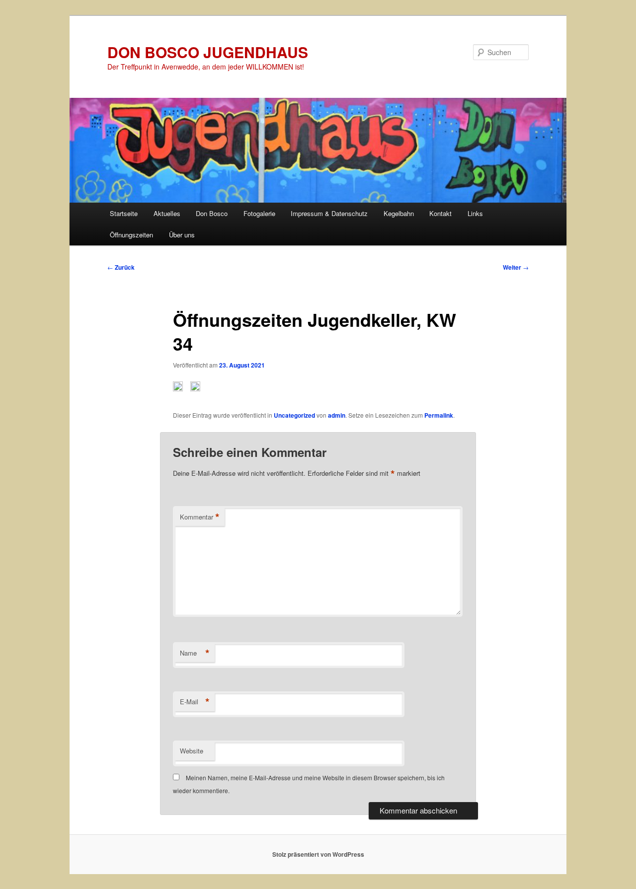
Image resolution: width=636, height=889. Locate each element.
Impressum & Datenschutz (329, 213)
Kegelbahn (399, 213)
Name (195, 653)
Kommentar (200, 517)
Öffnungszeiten (131, 234)
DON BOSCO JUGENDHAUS (207, 52)
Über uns (182, 234)
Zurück (121, 267)
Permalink (438, 415)
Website (191, 750)
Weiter (516, 267)
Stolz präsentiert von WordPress (318, 854)
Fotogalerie (259, 213)
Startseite (124, 213)
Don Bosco (212, 213)
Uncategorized (294, 415)
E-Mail (195, 702)
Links (475, 213)
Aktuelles (167, 213)
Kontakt (440, 213)
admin (336, 415)
